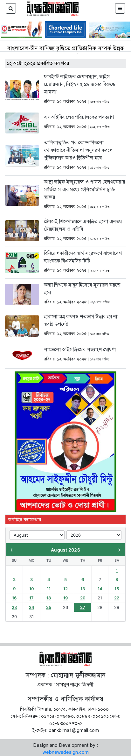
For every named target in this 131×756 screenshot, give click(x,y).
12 (65, 588)
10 (31, 588)
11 (49, 588)
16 (14, 597)
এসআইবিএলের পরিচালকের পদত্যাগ (79, 117)
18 (48, 597)
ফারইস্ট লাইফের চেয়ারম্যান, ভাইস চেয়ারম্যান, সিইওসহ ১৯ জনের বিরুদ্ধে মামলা (79, 84)
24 (31, 607)
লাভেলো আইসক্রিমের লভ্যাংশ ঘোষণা (80, 349)
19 (65, 597)
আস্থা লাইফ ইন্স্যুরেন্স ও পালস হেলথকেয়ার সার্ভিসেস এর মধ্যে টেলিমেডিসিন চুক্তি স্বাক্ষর (84, 189)
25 (48, 607)
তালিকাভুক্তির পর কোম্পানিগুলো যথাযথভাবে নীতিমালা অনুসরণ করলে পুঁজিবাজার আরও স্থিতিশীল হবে (78, 150)
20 (83, 597)
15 (116, 588)
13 (82, 588)
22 (116, 597)
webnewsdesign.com (66, 752)
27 (82, 607)
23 (14, 607)
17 (31, 597)
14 (100, 588)
